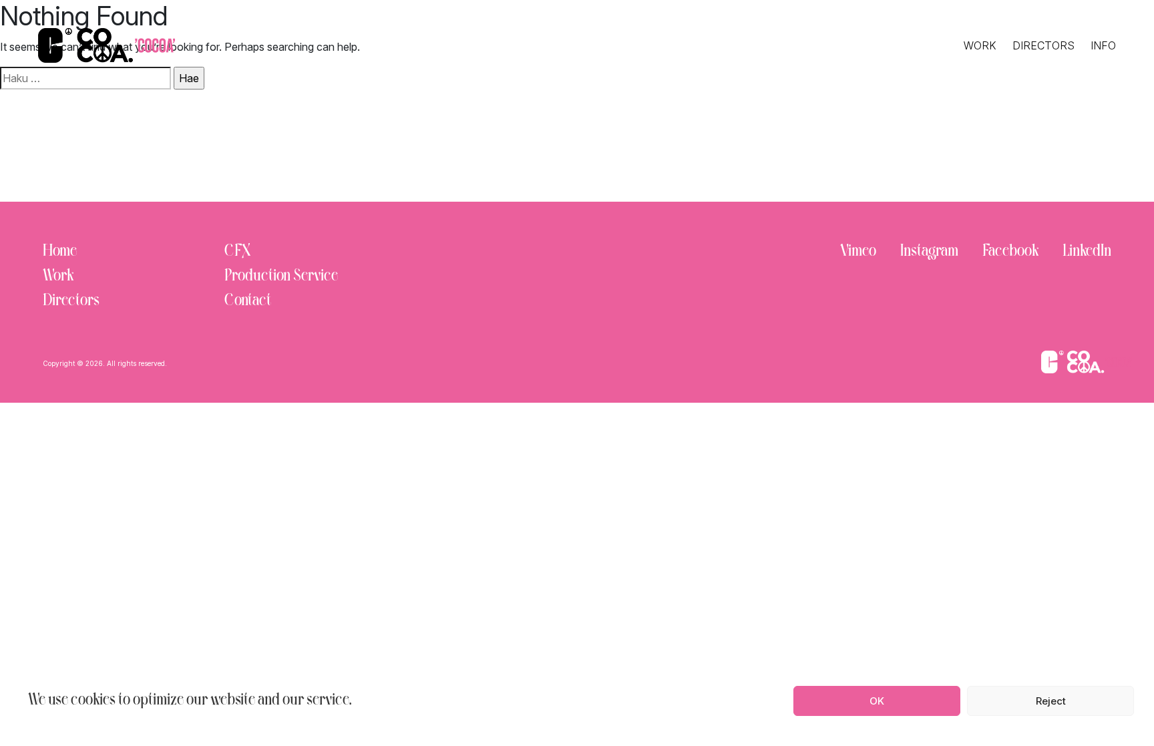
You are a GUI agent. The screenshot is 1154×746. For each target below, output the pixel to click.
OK (877, 701)
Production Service (281, 276)
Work (980, 45)
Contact (247, 301)
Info (1103, 45)
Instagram (929, 252)
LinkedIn (1087, 252)
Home (60, 252)
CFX (237, 252)
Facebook (1010, 252)
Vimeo (858, 252)
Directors (1043, 45)
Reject (1051, 701)
